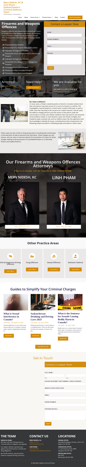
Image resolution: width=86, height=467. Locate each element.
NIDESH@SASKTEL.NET (62, 91)
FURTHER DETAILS (51, 409)
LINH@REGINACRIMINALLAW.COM (39, 451)
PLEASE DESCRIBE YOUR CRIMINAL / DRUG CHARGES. (63, 381)
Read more (8, 335)
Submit (50, 68)
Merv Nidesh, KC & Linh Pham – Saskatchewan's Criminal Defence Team (13, 7)
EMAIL (49, 46)
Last (67, 378)
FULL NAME (49, 372)
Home (20, 17)
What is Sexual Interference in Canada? (11, 316)
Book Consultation (75, 17)
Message (50, 53)
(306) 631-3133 (10, 86)
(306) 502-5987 (34, 449)
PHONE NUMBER (53, 39)
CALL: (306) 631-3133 (22, 227)
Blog (56, 17)
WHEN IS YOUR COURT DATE (54, 388)
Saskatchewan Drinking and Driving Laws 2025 (42, 316)
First (46, 378)
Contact (62, 17)
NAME (49, 32)
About (26, 17)
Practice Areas (46, 17)
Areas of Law (34, 17)
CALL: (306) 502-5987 (64, 227)
